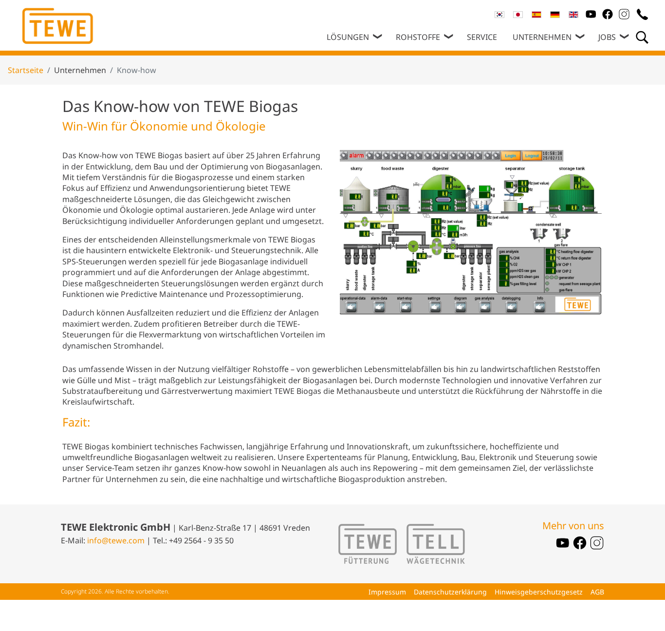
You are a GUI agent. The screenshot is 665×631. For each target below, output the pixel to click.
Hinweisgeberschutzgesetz (539, 591)
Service (482, 37)
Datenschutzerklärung (450, 591)
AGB (597, 591)
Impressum (387, 591)
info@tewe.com (116, 540)
